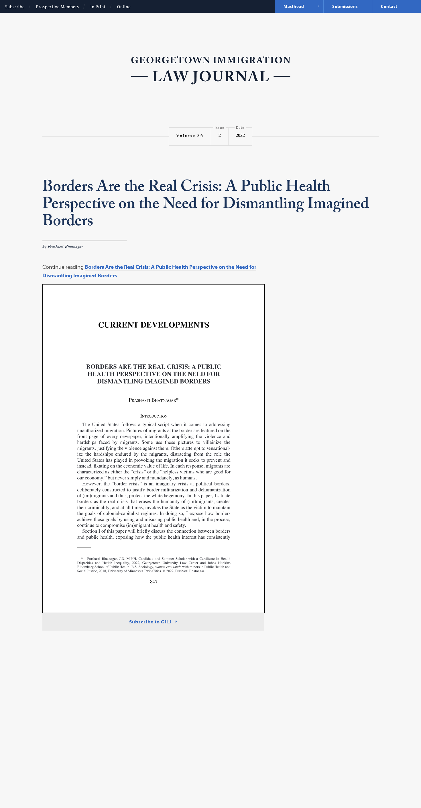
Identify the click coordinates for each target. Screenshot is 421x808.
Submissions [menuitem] (345, 6)
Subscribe (15, 6)
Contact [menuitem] (389, 6)
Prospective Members (57, 6)
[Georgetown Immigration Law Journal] (210, 70)
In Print (98, 6)
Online (124, 6)
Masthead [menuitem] (294, 6)
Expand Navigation (318, 6)
